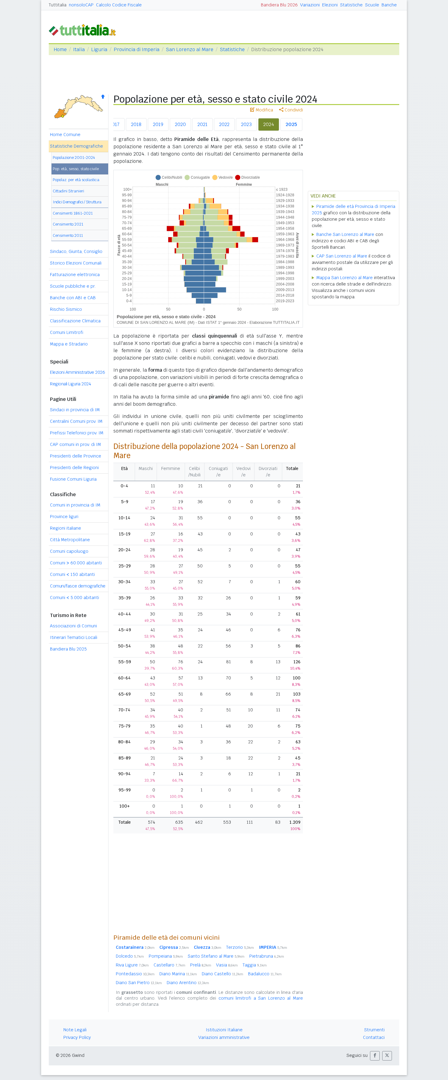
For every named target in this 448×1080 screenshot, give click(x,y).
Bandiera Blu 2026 (279, 5)
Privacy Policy (77, 1037)
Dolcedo (130, 956)
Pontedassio (135, 974)
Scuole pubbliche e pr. (73, 286)
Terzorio (240, 947)
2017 (114, 124)
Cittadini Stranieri (68, 191)
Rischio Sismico (66, 309)
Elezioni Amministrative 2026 (77, 372)
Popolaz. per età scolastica (76, 179)
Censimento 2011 (68, 235)
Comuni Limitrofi (66, 332)
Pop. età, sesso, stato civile (76, 168)
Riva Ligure (132, 965)
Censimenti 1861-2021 (73, 213)
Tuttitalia (57, 5)
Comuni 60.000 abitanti (76, 563)
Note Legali (75, 1030)
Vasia (227, 965)
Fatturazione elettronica (75, 274)
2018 (136, 124)
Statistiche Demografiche (76, 146)
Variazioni (310, 5)
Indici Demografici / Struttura (77, 202)
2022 (224, 124)
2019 (158, 124)
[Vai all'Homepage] (85, 29)
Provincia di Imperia (136, 49)
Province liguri (64, 516)
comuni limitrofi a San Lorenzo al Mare (261, 998)
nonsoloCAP (81, 5)
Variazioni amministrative (224, 1037)
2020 (180, 124)
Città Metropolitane (70, 539)
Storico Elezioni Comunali (75, 263)
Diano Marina (178, 974)
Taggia (255, 965)
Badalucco (265, 974)
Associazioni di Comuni (73, 626)
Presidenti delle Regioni (74, 467)
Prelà (200, 965)
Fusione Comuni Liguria (73, 479)
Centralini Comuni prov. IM (76, 421)
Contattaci (374, 1037)
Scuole (372, 5)
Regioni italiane (65, 528)
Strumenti (374, 1030)
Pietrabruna (266, 956)
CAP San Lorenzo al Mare (341, 256)
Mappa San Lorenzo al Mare (344, 277)
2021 (202, 124)
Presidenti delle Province (75, 456)
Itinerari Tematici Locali (73, 637)
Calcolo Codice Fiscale (119, 5)
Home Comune (65, 134)
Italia (79, 49)
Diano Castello (222, 974)
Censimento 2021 (68, 224)
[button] (375, 1056)
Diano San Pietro (139, 982)
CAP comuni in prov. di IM (75, 444)
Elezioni (330, 5)
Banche (389, 5)
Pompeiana (166, 956)
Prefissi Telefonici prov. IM (76, 433)
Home (60, 49)
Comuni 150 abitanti (72, 574)
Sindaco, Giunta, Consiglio (76, 251)
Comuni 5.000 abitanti (74, 597)
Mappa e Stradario (69, 344)
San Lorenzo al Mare (189, 49)
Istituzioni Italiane (224, 1030)
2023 (246, 124)
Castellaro (169, 965)
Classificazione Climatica (75, 321)
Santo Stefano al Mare (216, 956)
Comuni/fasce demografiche (77, 586)
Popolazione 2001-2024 (74, 157)
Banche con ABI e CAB (73, 297)
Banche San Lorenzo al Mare (345, 234)
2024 (268, 124)
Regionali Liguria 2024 (70, 384)
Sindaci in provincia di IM (75, 409)
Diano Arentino (188, 982)
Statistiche (351, 5)
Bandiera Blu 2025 (68, 649)
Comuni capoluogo (69, 551)
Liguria (99, 49)
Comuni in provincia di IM (75, 505)
